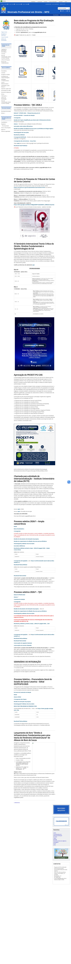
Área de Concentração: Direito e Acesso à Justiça (6, 57)
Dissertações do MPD (6, 90)
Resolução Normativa (6, 111)
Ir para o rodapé (25, 4)
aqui (18, 143)
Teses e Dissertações (6, 127)
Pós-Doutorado (5, 125)
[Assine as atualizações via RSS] (69, 11)
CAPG (54, 833)
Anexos (16, 124)
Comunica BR (40, 1)
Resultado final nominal (20, 575)
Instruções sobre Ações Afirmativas (23, 126)
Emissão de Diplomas (6, 92)
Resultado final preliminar (20, 564)
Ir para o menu (12, 4)
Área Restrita (56, 15)
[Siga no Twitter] (63, 11)
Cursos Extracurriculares (4, 83)
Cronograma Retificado (20, 137)
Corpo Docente (4, 37)
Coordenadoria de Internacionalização (57, 835)
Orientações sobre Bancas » (5, 86)
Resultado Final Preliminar (20, 145)
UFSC (54, 845)
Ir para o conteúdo (4, 4)
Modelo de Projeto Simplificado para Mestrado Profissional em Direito (32, 120)
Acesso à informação (53, 1)
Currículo (3, 53)
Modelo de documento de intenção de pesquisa (26, 539)
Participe (45, 1)
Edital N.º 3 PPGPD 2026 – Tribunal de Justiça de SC (27, 113)
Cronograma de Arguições (21, 560)
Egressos (3, 129)
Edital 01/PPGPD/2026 (19, 594)
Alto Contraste (55, 4)
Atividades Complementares (5, 80)
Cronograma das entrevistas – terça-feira (25, 141)
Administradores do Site (65, 15)
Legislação (61, 1)
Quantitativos (4, 122)
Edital (15, 526)
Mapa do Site (62, 4)
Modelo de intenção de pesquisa (22, 701)
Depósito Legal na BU (6, 88)
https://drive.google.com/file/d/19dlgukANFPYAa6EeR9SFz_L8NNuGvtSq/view (34, 204)
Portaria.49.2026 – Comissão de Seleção (24, 115)
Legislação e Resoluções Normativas (4, 51)
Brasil (4, 1)
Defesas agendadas (5, 131)
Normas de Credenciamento (5, 62)
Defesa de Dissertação (4, 39)
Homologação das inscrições (21, 132)
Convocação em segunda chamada (23, 643)
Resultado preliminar (19, 134)
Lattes (54, 838)
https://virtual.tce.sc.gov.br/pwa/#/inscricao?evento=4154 (29, 187)
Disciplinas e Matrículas (4, 34)
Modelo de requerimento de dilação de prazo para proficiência (30, 541)
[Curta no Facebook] (61, 11)
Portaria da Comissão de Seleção (22, 692)
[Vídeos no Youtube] (65, 11)
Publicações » (4, 96)
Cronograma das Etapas (20, 699)
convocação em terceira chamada (22, 645)
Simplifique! (33, 1)
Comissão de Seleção (19, 599)
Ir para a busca (19, 4)
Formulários (4, 71)
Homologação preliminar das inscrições (24, 543)
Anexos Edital (17, 697)
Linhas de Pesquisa (5, 59)
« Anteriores (17, 802)
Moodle (55, 839)
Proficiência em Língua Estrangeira (5, 77)
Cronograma (17, 117)
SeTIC (54, 843)
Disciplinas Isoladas (5, 74)
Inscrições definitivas (19, 546)
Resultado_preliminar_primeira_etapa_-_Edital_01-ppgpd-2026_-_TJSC (32, 623)
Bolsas (2, 94)
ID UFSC (55, 837)
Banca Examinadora (19, 528)
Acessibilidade (48, 4)
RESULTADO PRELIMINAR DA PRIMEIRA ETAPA (25, 706)
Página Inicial (4, 32)
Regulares (3, 124)
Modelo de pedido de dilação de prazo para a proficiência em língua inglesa (33, 128)
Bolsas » (3, 113)
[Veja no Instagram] (67, 11)
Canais (66, 1)
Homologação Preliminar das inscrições (24, 704)
